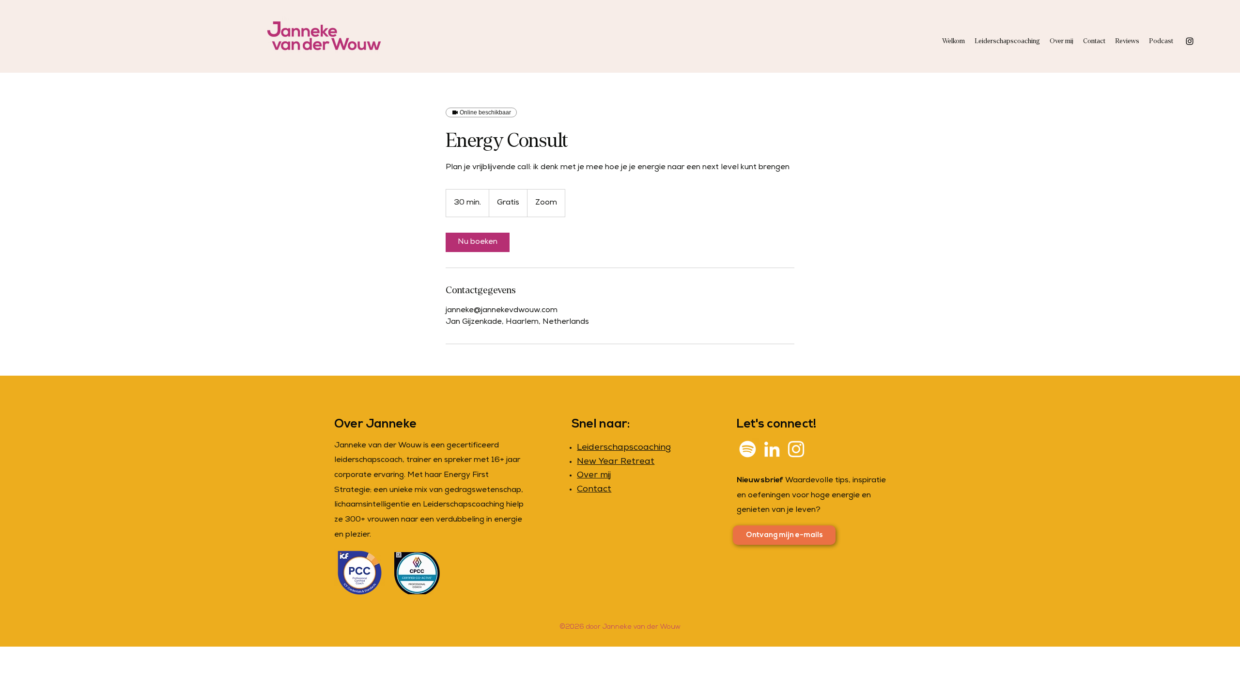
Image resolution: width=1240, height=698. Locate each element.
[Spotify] (748, 449)
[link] (478, 242)
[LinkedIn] (772, 449)
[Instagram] (1189, 41)
